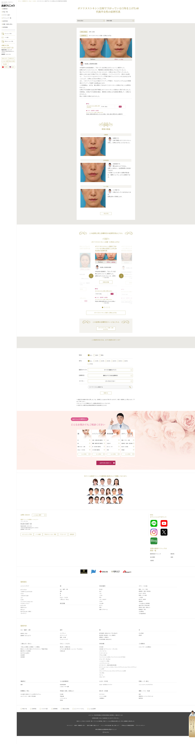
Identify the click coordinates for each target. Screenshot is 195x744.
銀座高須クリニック (155, 553)
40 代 (114, 361)
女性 (96, 355)
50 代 (120, 361)
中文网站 (6, 67)
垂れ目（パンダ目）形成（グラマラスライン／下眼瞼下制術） (34, 649)
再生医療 (62, 603)
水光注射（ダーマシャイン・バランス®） (108, 649)
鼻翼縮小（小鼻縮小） (104, 637)
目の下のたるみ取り (25, 653)
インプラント (63, 633)
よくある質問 (92, 708)
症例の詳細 (106, 282)
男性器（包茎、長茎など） (145, 607)
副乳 (140, 694)
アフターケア (63, 534)
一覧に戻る (106, 213)
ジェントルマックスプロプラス (146, 684)
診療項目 (5, 9)
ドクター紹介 (6, 15)
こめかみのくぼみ (24, 595)
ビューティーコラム (79, 708)
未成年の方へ (12, 58)
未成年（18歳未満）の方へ (79, 725)
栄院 (172, 557)
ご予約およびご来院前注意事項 (127, 725)
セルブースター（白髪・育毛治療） (28, 696)
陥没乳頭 (141, 698)
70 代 (91, 364)
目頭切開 (23, 655)
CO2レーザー (102, 677)
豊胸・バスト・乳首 (143, 589)
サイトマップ (69, 725)
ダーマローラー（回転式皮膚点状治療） (108, 665)
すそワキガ (101, 694)
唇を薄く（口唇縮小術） (65, 647)
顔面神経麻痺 (63, 684)
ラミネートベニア (64, 639)
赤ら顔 (100, 589)
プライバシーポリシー (140, 725)
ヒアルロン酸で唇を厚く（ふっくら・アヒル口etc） (71, 649)
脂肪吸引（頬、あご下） (26, 635)
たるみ (22, 599)
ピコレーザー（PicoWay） (105, 659)
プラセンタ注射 (102, 655)
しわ (22, 597)
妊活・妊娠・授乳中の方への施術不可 (115, 114)
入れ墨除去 (141, 611)
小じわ (22, 593)
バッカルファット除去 (104, 661)
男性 (102, 355)
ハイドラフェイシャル (104, 663)
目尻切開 (23, 657)
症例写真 (5, 21)
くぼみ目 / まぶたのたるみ (26, 591)
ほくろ (100, 605)
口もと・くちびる (32, 1)
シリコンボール (63, 698)
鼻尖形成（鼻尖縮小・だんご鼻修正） (107, 635)
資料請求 (72, 534)
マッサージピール (103, 653)
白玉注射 (101, 647)
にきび (100, 601)
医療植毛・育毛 (142, 609)
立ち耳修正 (141, 633)
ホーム (19, 1)
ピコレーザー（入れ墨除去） (145, 647)
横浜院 (172, 553)
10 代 (96, 361)
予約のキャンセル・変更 (9, 41)
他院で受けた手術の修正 (144, 605)
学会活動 (5, 64)
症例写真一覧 (24, 1)
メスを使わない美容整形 (144, 603)
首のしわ (23, 609)
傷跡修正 (141, 601)
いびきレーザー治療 (64, 686)
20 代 (102, 361)
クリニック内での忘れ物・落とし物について (110, 725)
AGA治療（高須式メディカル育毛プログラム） (31, 694)
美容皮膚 (101, 643)
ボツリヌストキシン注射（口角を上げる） (103, 290)
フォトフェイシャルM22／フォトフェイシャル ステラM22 (112, 657)
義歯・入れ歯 (63, 637)
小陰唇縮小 (101, 698)
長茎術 (61, 700)
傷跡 (22, 684)
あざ (100, 591)
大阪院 (152, 560)
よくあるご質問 (37, 515)
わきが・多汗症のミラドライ (105, 684)
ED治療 (61, 694)
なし (91, 355)
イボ (100, 593)
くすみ (100, 595)
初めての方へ (5, 58)
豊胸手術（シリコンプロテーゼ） (146, 696)
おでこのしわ (24, 589)
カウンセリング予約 (8, 33)
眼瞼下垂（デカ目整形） (26, 651)
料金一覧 (5, 12)
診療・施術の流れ (7, 24)
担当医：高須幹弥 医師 (91, 63)
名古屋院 (152, 557)
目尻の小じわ (24, 607)
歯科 (61, 591)
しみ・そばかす (102, 599)
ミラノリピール (102, 651)
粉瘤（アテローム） (103, 609)
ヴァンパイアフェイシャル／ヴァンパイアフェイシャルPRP (112, 670)
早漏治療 (62, 696)
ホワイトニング (63, 635)
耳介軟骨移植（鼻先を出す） (105, 639)
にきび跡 (101, 603)
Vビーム (101, 675)
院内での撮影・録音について (93, 725)
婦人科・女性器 (142, 599)
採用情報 (5, 27)
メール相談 (6, 37)
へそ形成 (141, 597)
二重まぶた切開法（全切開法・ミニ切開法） (30, 647)
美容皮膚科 (102, 586)
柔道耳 (140, 635)
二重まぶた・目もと (64, 599)
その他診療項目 (142, 613)
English (12, 67)
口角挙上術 (62, 651)
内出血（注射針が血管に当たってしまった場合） (96, 114)
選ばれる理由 (12, 61)
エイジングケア (25, 586)
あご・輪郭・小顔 (64, 589)
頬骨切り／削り (24, 633)
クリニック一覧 (7, 18)
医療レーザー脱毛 (143, 595)
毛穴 (100, 597)
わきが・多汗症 (142, 593)
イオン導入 (101, 672)
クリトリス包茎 (102, 696)
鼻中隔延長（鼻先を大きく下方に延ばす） (108, 633)
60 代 (126, 361)
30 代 (108, 361)
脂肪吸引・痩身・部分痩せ (145, 591)
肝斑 (100, 607)
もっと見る (84, 454)
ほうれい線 (23, 605)
